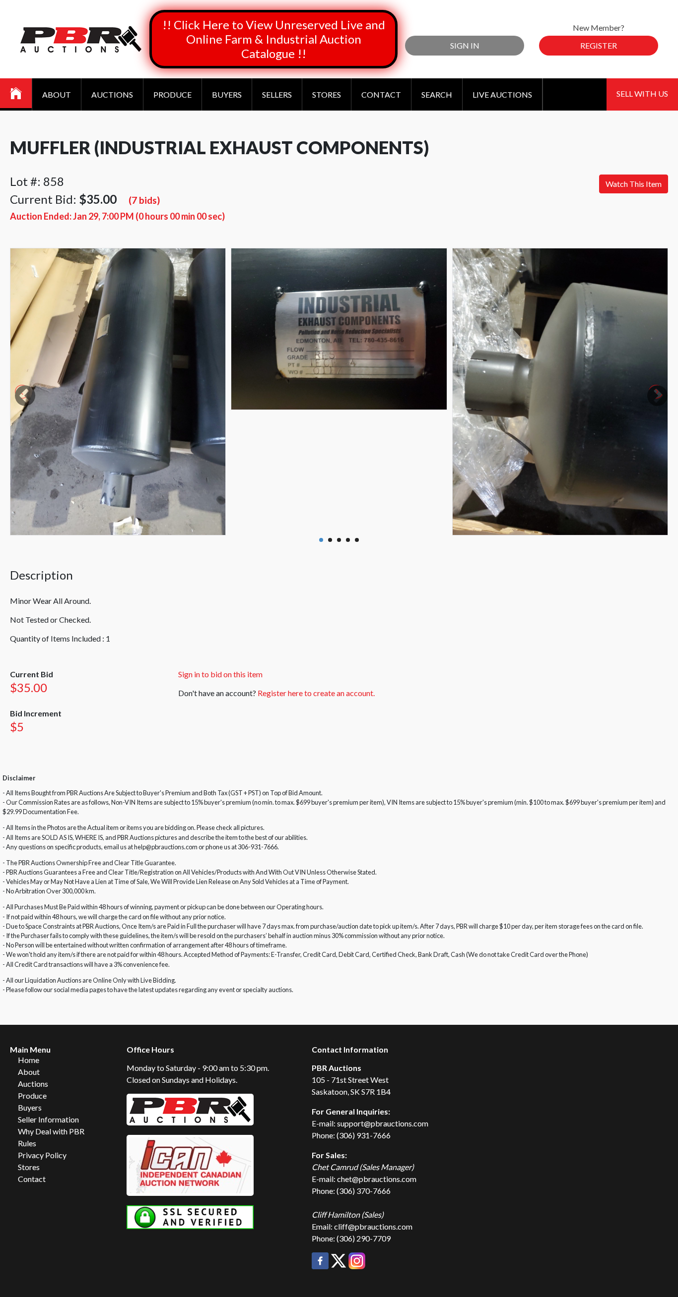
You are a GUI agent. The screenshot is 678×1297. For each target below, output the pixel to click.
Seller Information (48, 1119)
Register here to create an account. (316, 693)
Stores (326, 94)
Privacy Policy (42, 1155)
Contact (381, 94)
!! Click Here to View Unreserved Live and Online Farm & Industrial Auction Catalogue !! (273, 38)
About (56, 94)
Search (436, 94)
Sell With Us (642, 93)
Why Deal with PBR (51, 1131)
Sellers (277, 94)
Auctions (112, 94)
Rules (27, 1143)
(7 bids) (144, 200)
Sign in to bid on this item (220, 674)
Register (598, 45)
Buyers (227, 94)
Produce (172, 94)
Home (28, 1059)
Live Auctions (502, 94)
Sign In (464, 45)
